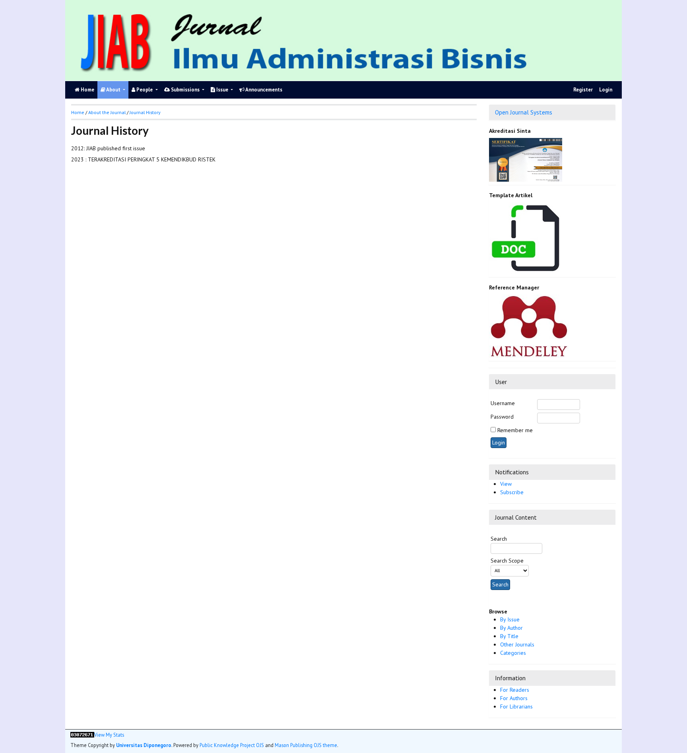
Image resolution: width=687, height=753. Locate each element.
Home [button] (77, 112)
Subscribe (512, 492)
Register (583, 89)
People (144, 89)
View (506, 483)
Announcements (263, 89)
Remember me (515, 430)
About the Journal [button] (107, 112)
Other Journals (517, 644)
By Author (511, 627)
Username (503, 403)
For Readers (514, 689)
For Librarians (516, 706)
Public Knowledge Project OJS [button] (232, 744)
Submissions (185, 89)
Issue (222, 89)
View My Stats (109, 735)
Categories (513, 652)
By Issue (510, 619)
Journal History (145, 112)
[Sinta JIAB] (525, 159)
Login (605, 89)
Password (502, 416)
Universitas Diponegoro (143, 744)
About (113, 89)
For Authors (514, 698)
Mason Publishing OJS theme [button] (306, 744)
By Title (509, 636)
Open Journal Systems (523, 112)
